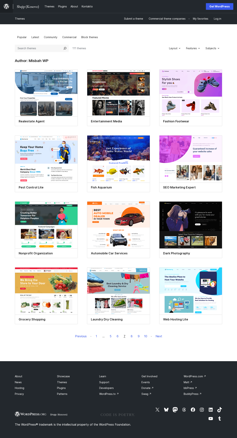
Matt (188, 382)
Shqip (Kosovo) (58, 414)
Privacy (19, 393)
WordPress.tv (109, 393)
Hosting (19, 387)
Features (191, 48)
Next (159, 336)
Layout (173, 48)
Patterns (62, 393)
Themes (20, 18)
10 (145, 336)
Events (145, 382)
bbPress (190, 387)
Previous (81, 336)
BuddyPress (193, 393)
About (18, 376)
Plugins (61, 387)
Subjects (211, 48)
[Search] (65, 48)
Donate (147, 387)
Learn (102, 376)
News (18, 382)
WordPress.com (195, 376)
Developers (106, 387)
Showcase (63, 376)
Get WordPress (219, 6)
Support (104, 382)
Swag (146, 393)
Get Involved (149, 376)
